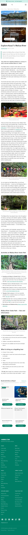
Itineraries (17, 495)
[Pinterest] (9, 519)
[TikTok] (16, 519)
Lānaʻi (2, 514)
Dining (2, 462)
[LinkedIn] (19, 519)
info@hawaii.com (4, 522)
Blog (6, 9)
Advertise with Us (18, 506)
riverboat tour (18, 129)
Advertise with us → (9, 39)
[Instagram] (5, 519)
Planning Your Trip (18, 497)
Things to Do (3, 450)
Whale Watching (4, 460)
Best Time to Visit (18, 501)
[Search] (12, 4)
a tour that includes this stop (12, 291)
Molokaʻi (2, 512)
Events (2, 508)
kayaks (9, 300)
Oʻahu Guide (3, 448)
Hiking (2, 454)
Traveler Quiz (17, 493)
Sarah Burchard (4, 48)
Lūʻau (2, 458)
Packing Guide (18, 503)
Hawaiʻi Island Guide (19, 473)
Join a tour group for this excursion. (15, 281)
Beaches (2, 452)
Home (2, 9)
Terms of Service (11, 530)
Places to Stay (4, 510)
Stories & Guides (18, 499)
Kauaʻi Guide (3, 473)
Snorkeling (3, 456)
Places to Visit (4, 467)
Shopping (3, 464)
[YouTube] (12, 519)
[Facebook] (2, 519)
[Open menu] (25, 4)
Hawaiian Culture (4, 506)
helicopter (3, 127)
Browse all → (24, 380)
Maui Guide (17, 448)
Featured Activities (5, 495)
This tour (7, 296)
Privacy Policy (3, 530)
